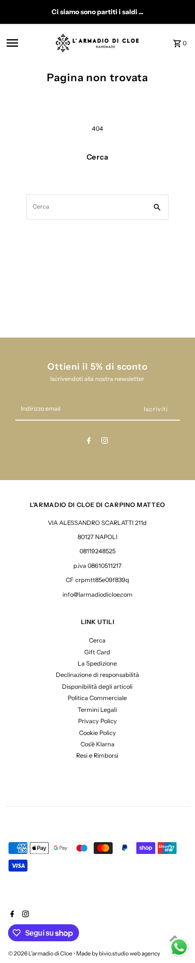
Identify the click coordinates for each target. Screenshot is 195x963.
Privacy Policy (97, 721)
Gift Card (97, 652)
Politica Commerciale (97, 697)
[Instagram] (104, 442)
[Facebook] (89, 442)
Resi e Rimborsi (97, 755)
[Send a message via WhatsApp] (179, 947)
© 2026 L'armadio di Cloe (40, 953)
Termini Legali (97, 709)
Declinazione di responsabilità (97, 674)
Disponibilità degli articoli (97, 686)
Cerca (97, 640)
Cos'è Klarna (97, 744)
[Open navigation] (27, 43)
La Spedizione (97, 663)
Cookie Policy (97, 732)
